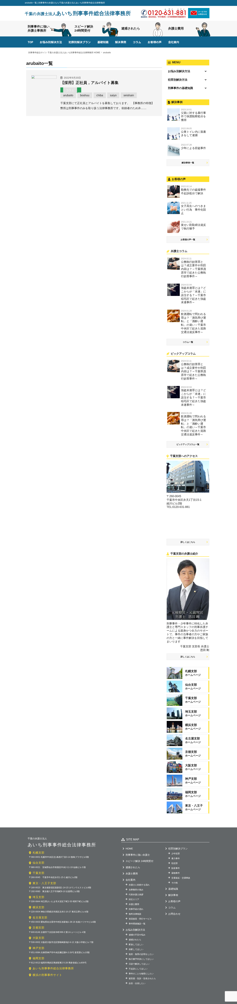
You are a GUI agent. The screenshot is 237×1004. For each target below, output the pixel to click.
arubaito (68, 95)
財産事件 (175, 868)
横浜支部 (38, 907)
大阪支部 (38, 937)
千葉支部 (38, 872)
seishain (129, 95)
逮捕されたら (130, 28)
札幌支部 (38, 852)
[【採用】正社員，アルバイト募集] (44, 77)
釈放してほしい (136, 944)
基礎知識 (102, 42)
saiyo (113, 95)
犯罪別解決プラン (80, 42)
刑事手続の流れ (136, 909)
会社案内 (173, 42)
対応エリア (134, 899)
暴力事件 (175, 858)
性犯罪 (174, 863)
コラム (137, 42)
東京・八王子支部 (44, 883)
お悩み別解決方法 (51, 42)
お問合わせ (174, 913)
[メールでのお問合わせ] (198, 17)
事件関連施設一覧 (137, 923)
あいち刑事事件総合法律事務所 (78, 13)
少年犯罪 (175, 853)
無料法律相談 (135, 914)
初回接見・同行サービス (140, 919)
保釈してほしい (136, 949)
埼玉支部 (38, 897)
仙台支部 (38, 862)
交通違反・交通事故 (180, 878)
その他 (174, 883)
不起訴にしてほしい (138, 969)
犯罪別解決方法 (177, 79)
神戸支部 (38, 948)
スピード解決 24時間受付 (139, 861)
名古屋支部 (40, 917)
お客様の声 (155, 42)
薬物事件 (175, 873)
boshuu (84, 95)
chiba (99, 95)
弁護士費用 (176, 28)
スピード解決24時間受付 (83, 28)
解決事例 (120, 42)
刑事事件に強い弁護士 (138, 854)
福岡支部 (38, 958)
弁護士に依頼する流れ (139, 885)
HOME (129, 848)
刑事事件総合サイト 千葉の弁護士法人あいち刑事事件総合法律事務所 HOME (64, 52)
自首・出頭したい (137, 983)
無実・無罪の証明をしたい (141, 954)
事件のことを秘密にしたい (141, 973)
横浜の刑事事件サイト (47, 974)
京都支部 (38, 927)
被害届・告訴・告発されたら (142, 978)
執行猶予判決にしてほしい (141, 959)
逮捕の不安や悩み (137, 935)
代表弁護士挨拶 (136, 894)
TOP (30, 42)
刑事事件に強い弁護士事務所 (38, 28)
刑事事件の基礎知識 (180, 88)
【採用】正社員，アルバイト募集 (89, 82)
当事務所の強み (136, 889)
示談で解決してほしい (139, 964)
